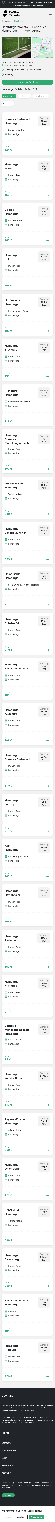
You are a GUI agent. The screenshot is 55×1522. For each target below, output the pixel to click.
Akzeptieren (36, 1517)
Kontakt (8, 1495)
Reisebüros (7, 1465)
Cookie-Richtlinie (35, 1511)
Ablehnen (21, 1517)
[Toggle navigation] (50, 14)
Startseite (6, 1443)
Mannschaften (9, 1450)
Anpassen (8, 1517)
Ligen (4, 1458)
